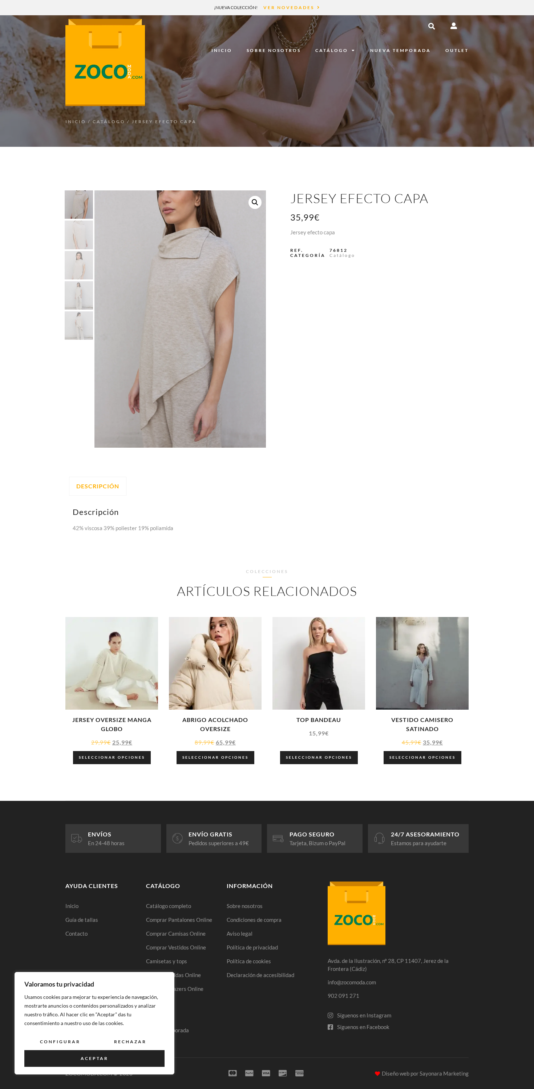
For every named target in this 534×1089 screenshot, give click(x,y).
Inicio (221, 50)
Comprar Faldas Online (173, 975)
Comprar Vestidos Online (176, 947)
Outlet (457, 50)
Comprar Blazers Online (174, 988)
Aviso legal (239, 933)
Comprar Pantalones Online (179, 919)
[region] (94, 1023)
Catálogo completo (168, 906)
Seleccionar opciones (112, 757)
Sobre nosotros (274, 50)
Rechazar (130, 1041)
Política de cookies (249, 961)
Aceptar (94, 1058)
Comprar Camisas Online (176, 933)
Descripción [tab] (97, 486)
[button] (431, 26)
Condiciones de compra (254, 919)
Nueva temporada (400, 50)
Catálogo (331, 50)
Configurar (60, 1041)
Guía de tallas (81, 919)
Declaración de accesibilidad (260, 975)
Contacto (76, 933)
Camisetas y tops (166, 961)
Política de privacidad (252, 947)
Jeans (153, 1002)
